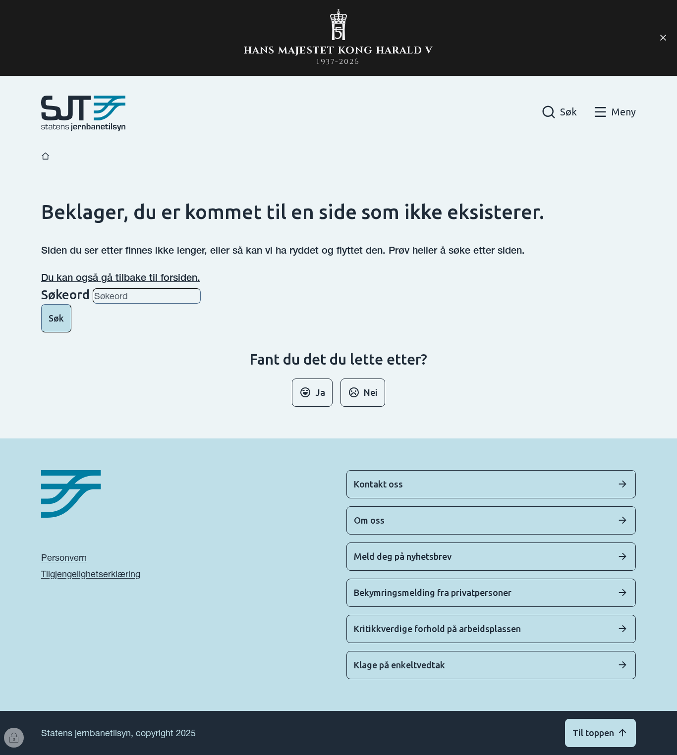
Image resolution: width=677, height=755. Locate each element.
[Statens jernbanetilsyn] (83, 113)
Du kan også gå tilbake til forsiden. (120, 277)
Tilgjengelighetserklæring (90, 574)
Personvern (64, 557)
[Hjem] (45, 156)
